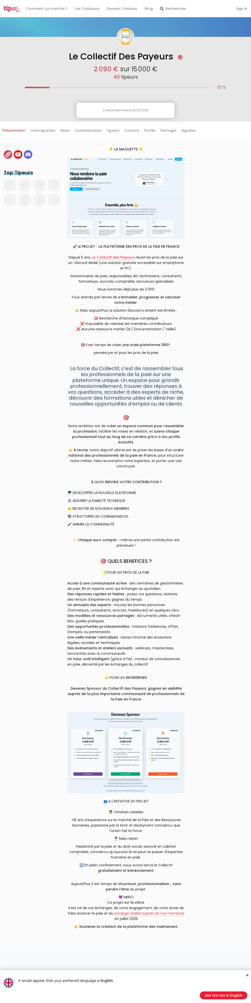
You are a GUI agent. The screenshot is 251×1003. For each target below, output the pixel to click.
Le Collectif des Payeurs (113, 257)
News (65, 130)
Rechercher (175, 8)
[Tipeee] (12, 9)
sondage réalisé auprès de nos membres (149, 913)
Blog (149, 8)
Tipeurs (113, 130)
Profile (150, 130)
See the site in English (223, 995)
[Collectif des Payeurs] (18, 154)
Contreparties (42, 130)
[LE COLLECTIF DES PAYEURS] (8, 154)
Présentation (13, 130)
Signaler (188, 130)
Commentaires (88, 130)
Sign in (241, 8)
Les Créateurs (87, 8)
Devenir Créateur (122, 8)
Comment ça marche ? (46, 8)
